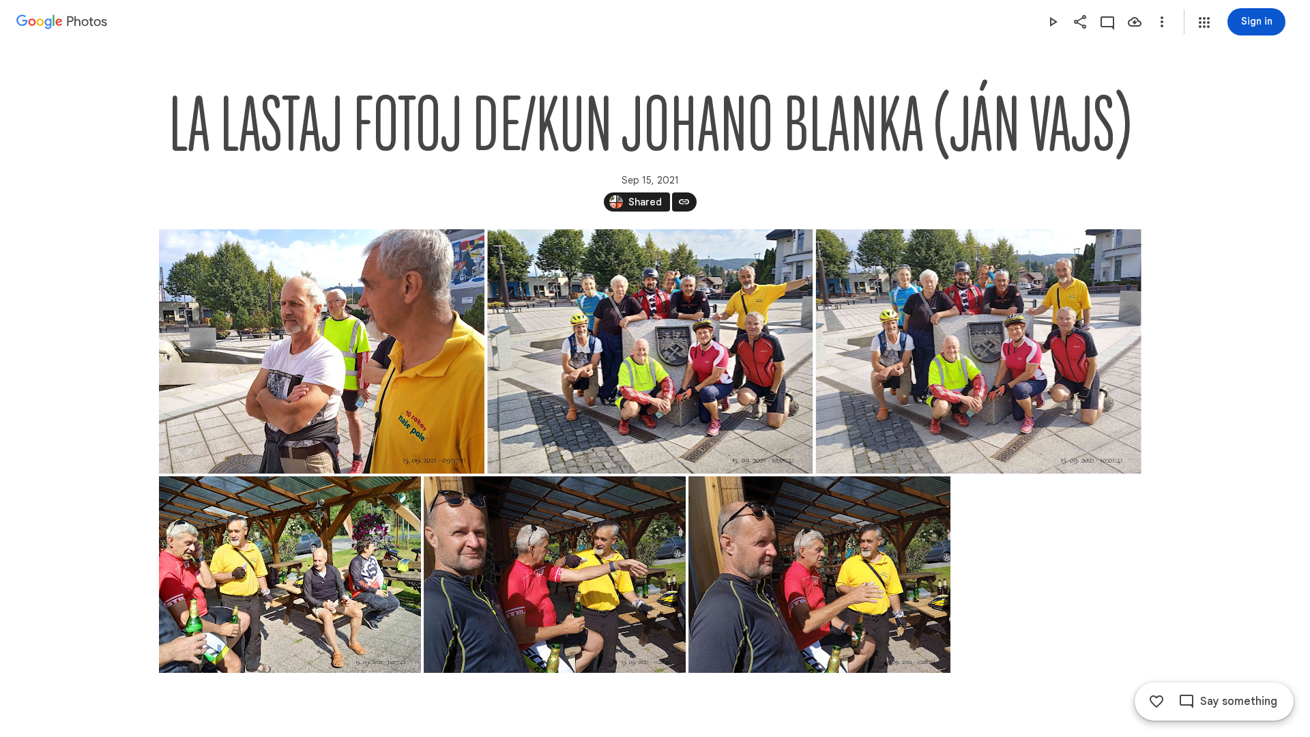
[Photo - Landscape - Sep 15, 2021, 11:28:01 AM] (555, 574)
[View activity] (1107, 21)
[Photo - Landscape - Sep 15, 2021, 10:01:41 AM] (650, 351)
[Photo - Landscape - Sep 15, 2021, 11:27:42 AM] (290, 574)
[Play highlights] (1052, 21)
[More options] (1162, 21)
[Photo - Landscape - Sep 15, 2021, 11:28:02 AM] (819, 574)
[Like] (1156, 701)
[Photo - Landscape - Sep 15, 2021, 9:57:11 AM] (321, 351)
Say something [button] (1238, 701)
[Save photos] (1134, 21)
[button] (1204, 22)
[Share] (1080, 21)
